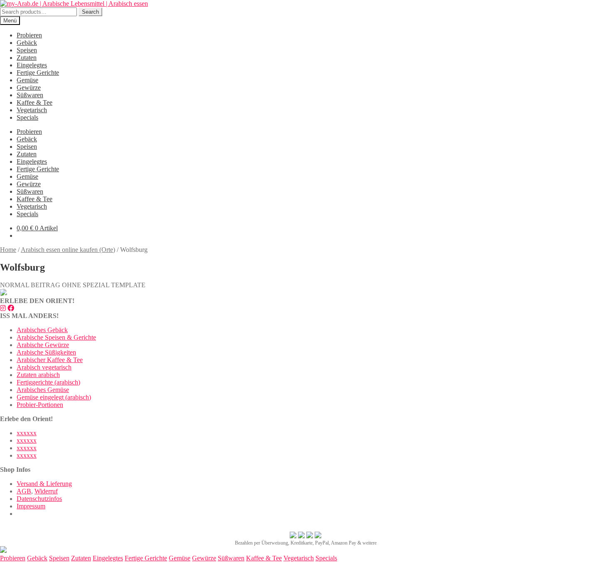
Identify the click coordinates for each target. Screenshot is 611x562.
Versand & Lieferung (44, 483)
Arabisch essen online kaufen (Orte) (68, 249)
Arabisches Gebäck (42, 329)
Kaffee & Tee (34, 102)
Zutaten (27, 57)
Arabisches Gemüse (43, 389)
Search (90, 12)
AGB (24, 491)
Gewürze (29, 87)
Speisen (27, 50)
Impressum (31, 506)
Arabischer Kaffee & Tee (50, 359)
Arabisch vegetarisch (44, 367)
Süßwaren (30, 95)
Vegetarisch (32, 109)
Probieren (29, 35)
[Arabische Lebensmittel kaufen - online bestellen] (3, 550)
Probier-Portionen (40, 404)
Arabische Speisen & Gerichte (56, 337)
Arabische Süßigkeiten (46, 352)
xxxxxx (27, 432)
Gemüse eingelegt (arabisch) (54, 397)
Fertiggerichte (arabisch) (48, 382)
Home (8, 249)
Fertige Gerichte (38, 72)
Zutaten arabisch (38, 374)
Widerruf (46, 491)
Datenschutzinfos (39, 498)
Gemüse (27, 80)
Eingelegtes (32, 65)
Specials (27, 117)
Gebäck (27, 42)
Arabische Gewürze (43, 344)
